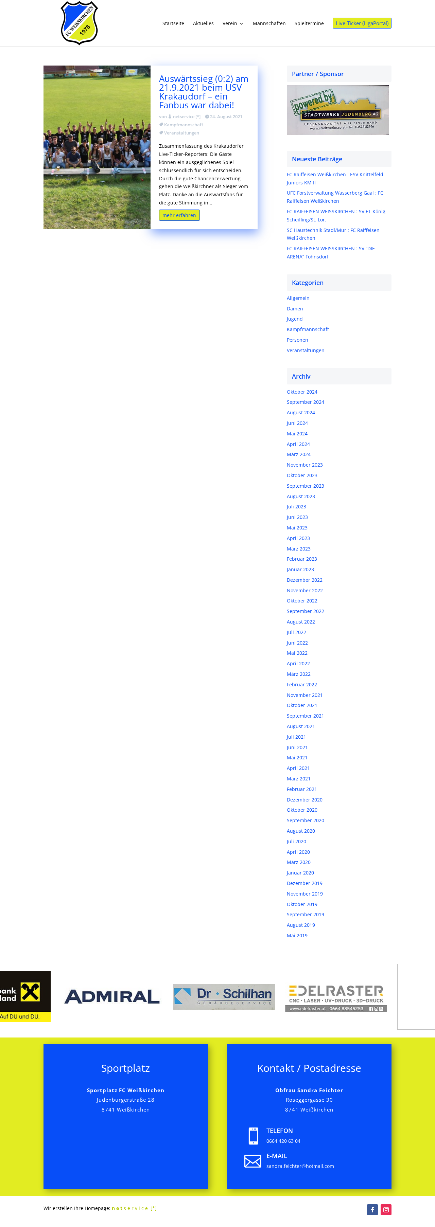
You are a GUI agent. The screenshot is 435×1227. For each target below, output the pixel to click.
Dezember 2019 (305, 883)
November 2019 (305, 893)
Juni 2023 (297, 517)
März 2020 (299, 862)
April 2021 (298, 768)
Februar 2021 (302, 789)
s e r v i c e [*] (134, 1208)
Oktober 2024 (302, 392)
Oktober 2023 (302, 475)
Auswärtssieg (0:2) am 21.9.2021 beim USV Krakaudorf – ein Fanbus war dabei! (203, 91)
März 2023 (299, 548)
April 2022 (298, 663)
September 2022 (305, 611)
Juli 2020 (296, 841)
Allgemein (298, 298)
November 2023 (305, 465)
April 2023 (298, 538)
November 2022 (305, 590)
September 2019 (305, 914)
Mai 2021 (297, 757)
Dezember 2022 (305, 580)
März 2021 (299, 778)
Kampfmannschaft (183, 125)
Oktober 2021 (302, 705)
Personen (297, 340)
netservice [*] (187, 116)
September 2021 (305, 715)
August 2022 (301, 621)
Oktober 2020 (302, 810)
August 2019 (301, 925)
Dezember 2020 (305, 799)
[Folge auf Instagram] (386, 1209)
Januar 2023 (300, 569)
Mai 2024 (297, 433)
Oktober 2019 (302, 904)
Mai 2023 (297, 527)
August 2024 (301, 412)
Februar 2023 (302, 559)
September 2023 (305, 486)
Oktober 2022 (302, 600)
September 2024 (305, 402)
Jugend (295, 318)
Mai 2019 (297, 935)
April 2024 (298, 444)
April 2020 (298, 852)
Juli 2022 (296, 632)
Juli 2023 (296, 506)
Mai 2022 (297, 653)
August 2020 (301, 831)
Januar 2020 (300, 872)
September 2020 (305, 820)
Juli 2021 (296, 737)
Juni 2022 (297, 642)
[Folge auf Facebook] (372, 1209)
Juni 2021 (297, 747)
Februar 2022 (302, 684)
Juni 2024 (297, 423)
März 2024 (299, 454)
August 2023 (301, 496)
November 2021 (305, 695)
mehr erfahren (179, 215)
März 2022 (299, 674)
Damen (295, 308)
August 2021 (301, 726)
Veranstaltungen (181, 133)
